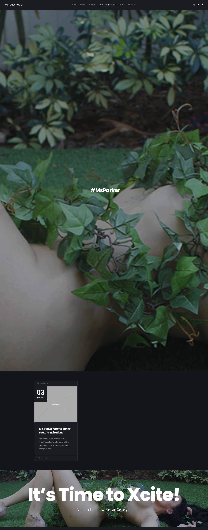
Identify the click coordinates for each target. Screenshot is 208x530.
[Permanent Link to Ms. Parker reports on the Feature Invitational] (55, 404)
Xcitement (43, 458)
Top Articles (44, 383)
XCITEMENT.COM (13, 4)
